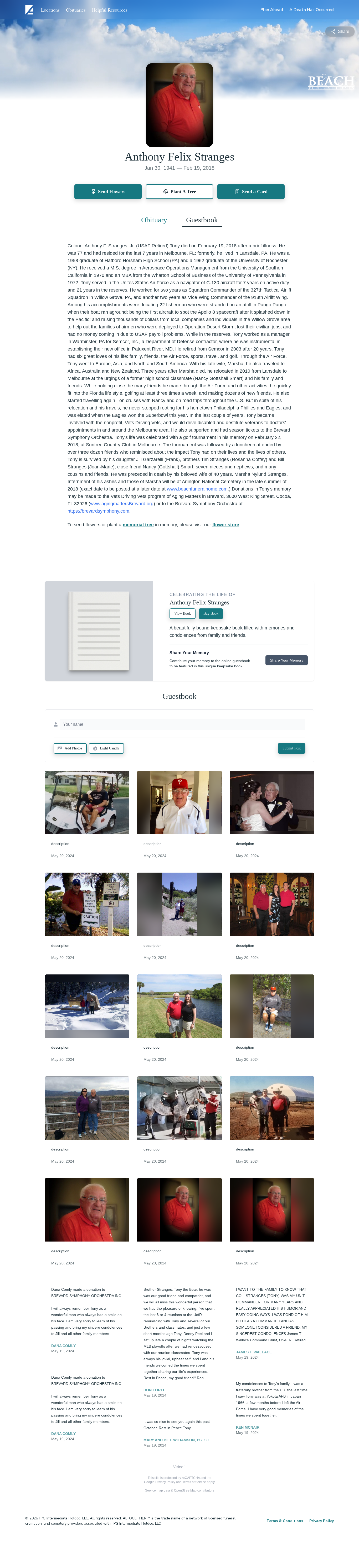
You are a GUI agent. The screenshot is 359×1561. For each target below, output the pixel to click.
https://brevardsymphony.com (98, 511)
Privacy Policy (165, 1482)
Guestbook (202, 220)
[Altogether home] (30, 9)
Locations (50, 9)
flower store (225, 524)
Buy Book (210, 614)
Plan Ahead (271, 10)
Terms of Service (194, 1482)
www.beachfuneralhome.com (197, 489)
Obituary (154, 220)
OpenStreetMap (185, 1490)
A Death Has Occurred (311, 10)
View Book (182, 614)
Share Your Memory (286, 660)
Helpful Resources (109, 9)
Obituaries (76, 9)
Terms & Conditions (284, 1520)
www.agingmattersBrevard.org (121, 503)
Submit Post (292, 748)
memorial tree (138, 524)
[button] (87, 802)
